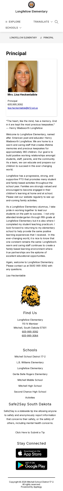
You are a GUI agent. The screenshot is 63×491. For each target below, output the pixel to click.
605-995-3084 (30, 335)
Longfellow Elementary (23, 37)
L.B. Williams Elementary (30, 362)
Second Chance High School (30, 391)
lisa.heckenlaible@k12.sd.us (23, 107)
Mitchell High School (30, 385)
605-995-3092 (30, 331)
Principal (48, 37)
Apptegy (38, 487)
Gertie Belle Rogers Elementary (30, 374)
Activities (30, 397)
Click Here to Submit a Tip (30, 432)
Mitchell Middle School (30, 380)
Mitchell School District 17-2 (30, 356)
